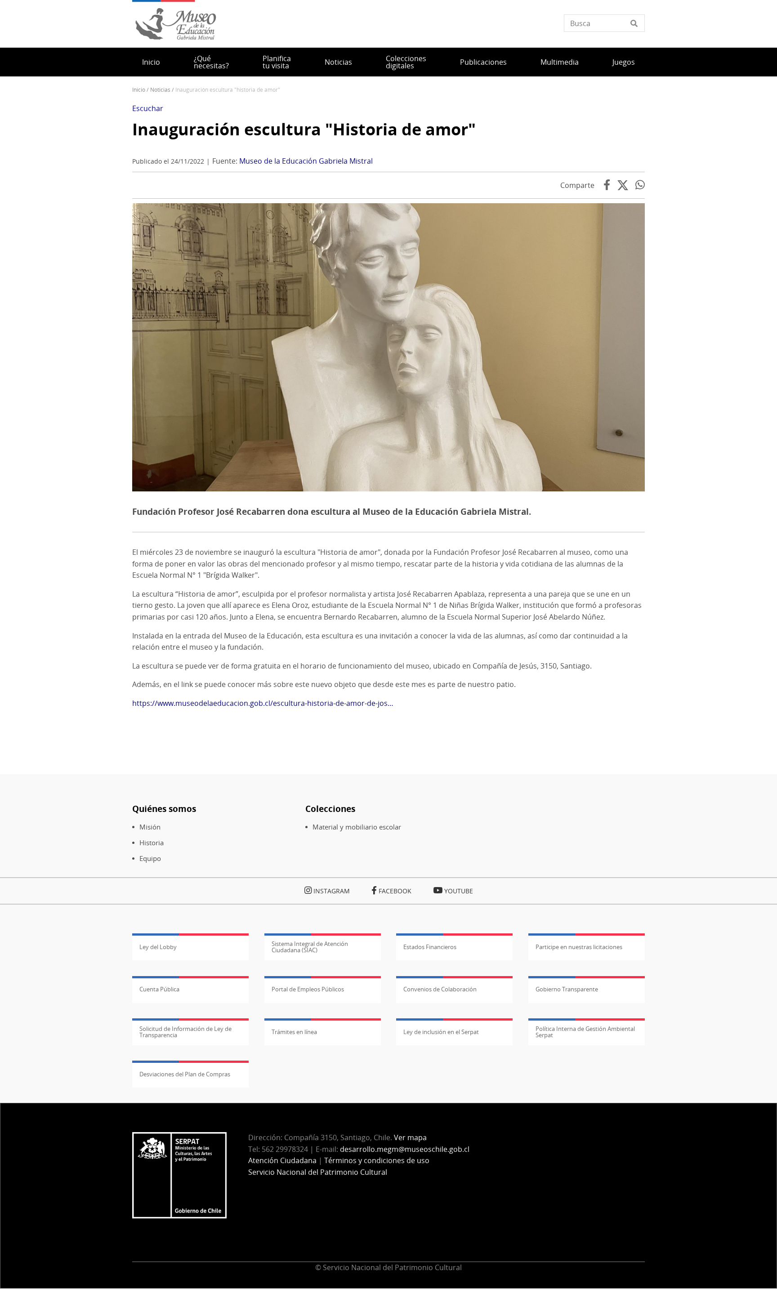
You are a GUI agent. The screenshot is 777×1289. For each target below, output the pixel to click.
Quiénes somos (164, 808)
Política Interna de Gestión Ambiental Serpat (585, 1032)
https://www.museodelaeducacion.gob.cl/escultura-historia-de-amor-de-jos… (262, 703)
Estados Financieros (429, 947)
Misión (150, 827)
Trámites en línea (294, 1032)
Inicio (151, 62)
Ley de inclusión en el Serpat (441, 1032)
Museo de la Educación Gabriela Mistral (306, 161)
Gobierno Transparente (567, 989)
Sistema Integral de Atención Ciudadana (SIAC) (310, 947)
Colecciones (330, 808)
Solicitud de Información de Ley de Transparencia (185, 1032)
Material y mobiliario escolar (357, 827)
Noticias (338, 62)
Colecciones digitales (406, 62)
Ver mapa (410, 1137)
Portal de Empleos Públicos (308, 989)
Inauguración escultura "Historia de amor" (304, 129)
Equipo (150, 858)
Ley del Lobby (158, 947)
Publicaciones (483, 62)
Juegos (623, 62)
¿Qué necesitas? (211, 62)
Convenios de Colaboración (440, 989)
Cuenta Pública (159, 989)
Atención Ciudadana (282, 1160)
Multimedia (559, 62)
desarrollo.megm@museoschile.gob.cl (404, 1149)
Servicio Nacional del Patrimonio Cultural (317, 1172)
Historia (151, 843)
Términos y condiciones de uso (376, 1160)
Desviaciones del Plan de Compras (184, 1074)
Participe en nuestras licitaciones (579, 947)
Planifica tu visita (277, 62)
